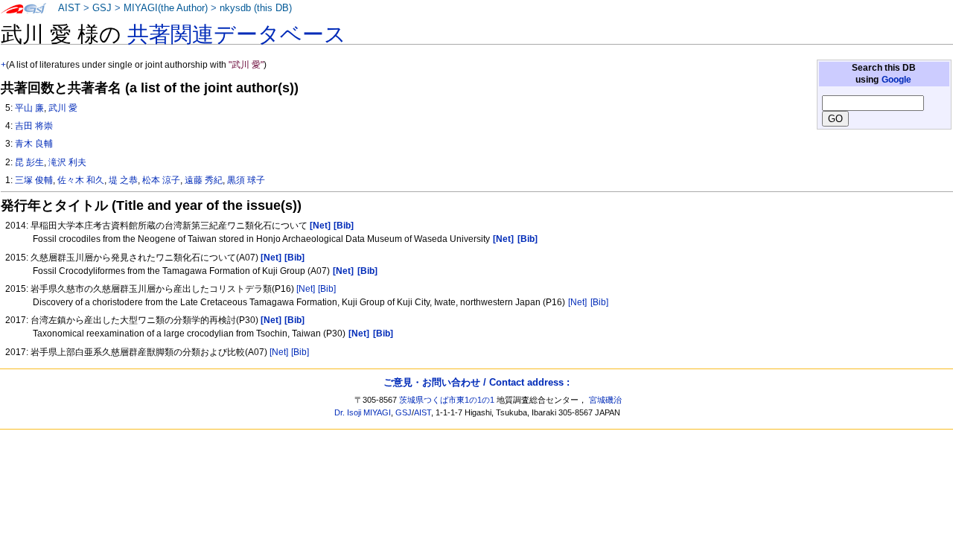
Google (896, 79)
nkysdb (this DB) (256, 8)
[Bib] (327, 289)
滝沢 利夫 (67, 162)
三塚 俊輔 (34, 180)
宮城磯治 (605, 399)
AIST (69, 8)
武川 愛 (62, 108)
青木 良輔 (34, 143)
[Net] (305, 289)
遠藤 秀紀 (204, 180)
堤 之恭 (123, 180)
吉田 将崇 (34, 126)
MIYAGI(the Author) (166, 8)
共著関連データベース (236, 34)
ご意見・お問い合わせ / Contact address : (476, 382)
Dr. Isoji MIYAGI (362, 412)
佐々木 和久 (80, 180)
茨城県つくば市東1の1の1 (446, 399)
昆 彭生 (29, 162)
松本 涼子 (161, 180)
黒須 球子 (246, 180)
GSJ (102, 8)
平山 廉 (29, 108)
